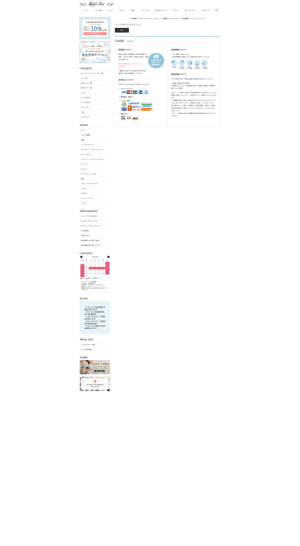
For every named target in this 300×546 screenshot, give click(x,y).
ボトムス (84, 169)
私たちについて (161, 10)
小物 (132, 10)
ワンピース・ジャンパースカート (92, 159)
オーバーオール (86, 154)
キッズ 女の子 (86, 97)
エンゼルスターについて (89, 221)
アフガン (84, 188)
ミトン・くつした (87, 198)
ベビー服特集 (85, 135)
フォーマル (145, 10)
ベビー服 (98, 10)
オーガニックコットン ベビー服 (92, 73)
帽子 (82, 179)
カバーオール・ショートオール (91, 149)
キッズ (83, 93)
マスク (83, 203)
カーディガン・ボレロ (88, 174)
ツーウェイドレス (87, 145)
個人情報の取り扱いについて (91, 245)
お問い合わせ (85, 235)
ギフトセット (85, 117)
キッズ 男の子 (86, 102)
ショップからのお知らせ (89, 216)
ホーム (85, 10)
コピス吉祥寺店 (86, 349)
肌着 (82, 140)
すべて (83, 130)
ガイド (175, 10)
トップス (84, 164)
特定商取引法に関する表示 (90, 240)
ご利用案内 (85, 231)
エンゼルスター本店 (88, 344)
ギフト (121, 10)
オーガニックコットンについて (91, 226)
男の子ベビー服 (86, 88)
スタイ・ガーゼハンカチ (89, 183)
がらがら (84, 193)
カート (207, 10)
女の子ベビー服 (86, 83)
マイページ (192, 10)
